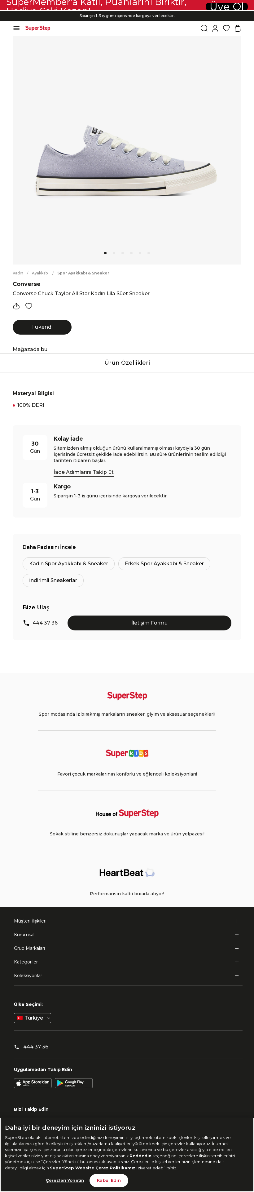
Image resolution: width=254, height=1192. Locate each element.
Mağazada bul (31, 349)
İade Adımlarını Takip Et (84, 472)
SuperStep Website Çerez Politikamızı (94, 1167)
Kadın (18, 273)
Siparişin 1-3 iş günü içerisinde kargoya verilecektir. (127, 15)
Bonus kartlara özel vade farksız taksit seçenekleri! (127, 10)
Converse (27, 284)
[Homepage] (38, 28)
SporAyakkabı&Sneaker (83, 273)
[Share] (16, 306)
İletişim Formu (149, 623)
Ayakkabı (40, 273)
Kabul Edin (108, 1180)
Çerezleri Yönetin (65, 1180)
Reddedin (140, 1155)
